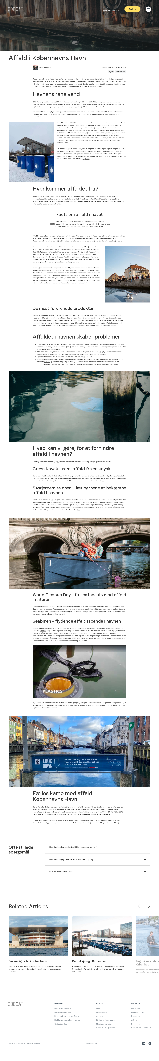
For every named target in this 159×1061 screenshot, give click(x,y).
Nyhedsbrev (136, 1024)
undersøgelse (80, 315)
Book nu (132, 9)
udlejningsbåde (53, 104)
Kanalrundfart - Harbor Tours (66, 1016)
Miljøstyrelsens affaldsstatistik (88, 809)
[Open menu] (148, 9)
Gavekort (100, 1016)
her (103, 481)
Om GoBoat (136, 1008)
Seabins (43, 631)
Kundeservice (102, 1012)
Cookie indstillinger (91, 1043)
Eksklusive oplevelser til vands (67, 1020)
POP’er (47, 362)
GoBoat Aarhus (60, 1024)
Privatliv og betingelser (141, 1028)
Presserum (135, 1016)
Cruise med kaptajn (62, 1012)
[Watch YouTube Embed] (79, 671)
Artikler (134, 1020)
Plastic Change (82, 612)
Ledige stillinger (138, 1012)
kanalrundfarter (80, 104)
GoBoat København (62, 1008)
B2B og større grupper (105, 1020)
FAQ (98, 1008)
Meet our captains (104, 1024)
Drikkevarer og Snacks (105, 1028)
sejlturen (86, 159)
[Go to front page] (15, 9)
